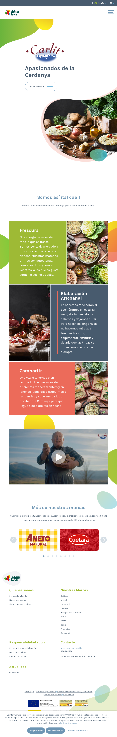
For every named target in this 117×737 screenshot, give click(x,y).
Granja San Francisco (71, 612)
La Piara (64, 608)
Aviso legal (29, 691)
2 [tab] (47, 556)
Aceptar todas (36, 730)
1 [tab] (43, 556)
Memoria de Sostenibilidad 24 (22, 648)
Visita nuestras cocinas (20, 604)
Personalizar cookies (78, 730)
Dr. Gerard (65, 604)
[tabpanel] (38, 540)
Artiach (64, 600)
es (111, 3)
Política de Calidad (17, 656)
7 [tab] (69, 556)
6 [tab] (64, 556)
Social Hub (14, 672)
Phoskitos (65, 629)
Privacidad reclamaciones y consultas (74, 691)
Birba (63, 616)
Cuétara (64, 596)
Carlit (63, 625)
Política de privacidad (46, 691)
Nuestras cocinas (17, 600)
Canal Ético (68, 694)
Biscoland (65, 633)
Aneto (63, 621)
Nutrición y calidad (18, 652)
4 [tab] (56, 556)
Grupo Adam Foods (18, 596)
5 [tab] (60, 556)
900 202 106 (66, 651)
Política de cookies (53, 694)
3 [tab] (52, 556)
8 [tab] (73, 556)
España (100, 3)
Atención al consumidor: (72, 648)
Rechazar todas (55, 730)
